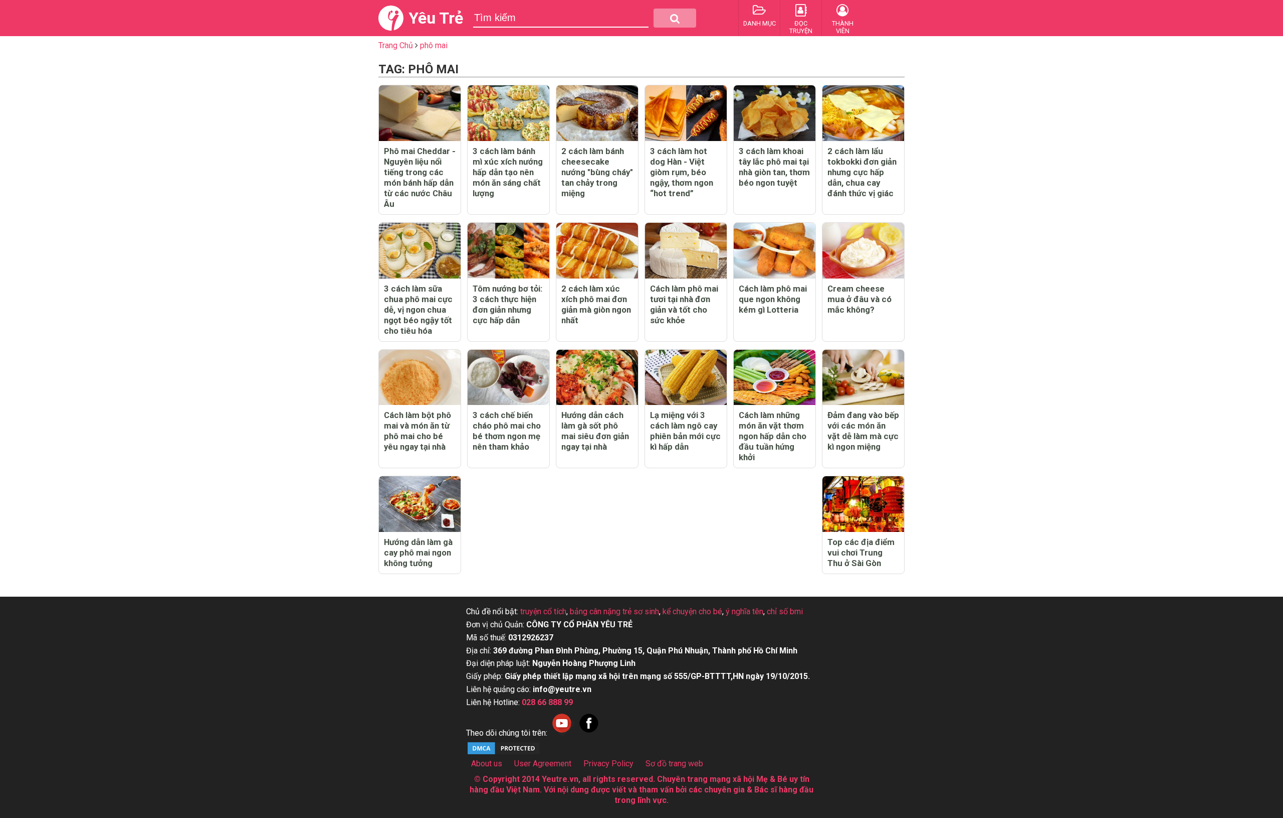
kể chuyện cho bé (692, 611)
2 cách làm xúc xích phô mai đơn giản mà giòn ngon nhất (596, 304)
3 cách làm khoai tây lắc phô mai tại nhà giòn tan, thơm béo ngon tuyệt (774, 167)
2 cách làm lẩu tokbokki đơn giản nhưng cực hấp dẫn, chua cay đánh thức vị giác (862, 172)
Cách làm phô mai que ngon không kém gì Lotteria (773, 299)
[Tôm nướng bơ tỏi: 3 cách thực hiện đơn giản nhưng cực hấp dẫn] (508, 251)
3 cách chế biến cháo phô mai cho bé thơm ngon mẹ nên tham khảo (507, 431)
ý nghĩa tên (744, 611)
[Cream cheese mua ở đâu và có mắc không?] (863, 251)
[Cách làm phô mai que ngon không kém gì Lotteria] (774, 251)
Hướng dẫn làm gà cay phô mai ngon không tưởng (418, 552)
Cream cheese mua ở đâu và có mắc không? (859, 299)
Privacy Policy (608, 763)
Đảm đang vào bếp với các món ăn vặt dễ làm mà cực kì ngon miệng (863, 431)
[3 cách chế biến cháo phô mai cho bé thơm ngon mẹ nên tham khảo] (508, 377)
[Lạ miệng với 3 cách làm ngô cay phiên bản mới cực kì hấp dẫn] (686, 377)
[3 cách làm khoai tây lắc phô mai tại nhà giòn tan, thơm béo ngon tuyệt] (774, 113)
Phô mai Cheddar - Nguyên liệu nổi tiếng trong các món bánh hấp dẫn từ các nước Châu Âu (420, 177)
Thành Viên (842, 27)
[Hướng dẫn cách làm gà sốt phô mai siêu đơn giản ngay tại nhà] (597, 377)
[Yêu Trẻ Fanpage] (588, 733)
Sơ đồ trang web (674, 763)
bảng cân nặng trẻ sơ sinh (614, 611)
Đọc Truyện (800, 27)
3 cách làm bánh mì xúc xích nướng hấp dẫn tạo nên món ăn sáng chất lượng (508, 172)
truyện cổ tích (543, 611)
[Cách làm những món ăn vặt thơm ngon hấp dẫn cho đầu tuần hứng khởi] (774, 377)
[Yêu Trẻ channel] (561, 733)
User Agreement (542, 763)
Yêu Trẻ (435, 18)
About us (486, 763)
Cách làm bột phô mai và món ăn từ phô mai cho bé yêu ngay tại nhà (417, 431)
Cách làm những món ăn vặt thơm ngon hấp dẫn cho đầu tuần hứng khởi (772, 436)
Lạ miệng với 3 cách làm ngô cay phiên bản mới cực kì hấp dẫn (685, 431)
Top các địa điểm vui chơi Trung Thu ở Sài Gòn (861, 552)
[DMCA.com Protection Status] (503, 753)
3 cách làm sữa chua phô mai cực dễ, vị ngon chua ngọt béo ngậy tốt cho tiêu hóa (418, 310)
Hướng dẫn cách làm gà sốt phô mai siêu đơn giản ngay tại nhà (595, 431)
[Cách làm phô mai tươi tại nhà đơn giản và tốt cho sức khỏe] (686, 251)
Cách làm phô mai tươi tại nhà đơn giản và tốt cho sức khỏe (684, 304)
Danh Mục (759, 23)
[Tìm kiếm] (675, 18)
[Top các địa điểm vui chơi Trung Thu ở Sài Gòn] (863, 504)
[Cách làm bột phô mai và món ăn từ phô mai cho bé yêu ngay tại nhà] (420, 377)
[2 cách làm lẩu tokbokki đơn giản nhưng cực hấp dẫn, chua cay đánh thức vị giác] (863, 113)
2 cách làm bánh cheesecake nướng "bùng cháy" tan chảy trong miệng (597, 172)
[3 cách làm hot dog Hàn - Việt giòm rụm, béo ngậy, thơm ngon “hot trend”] (686, 113)
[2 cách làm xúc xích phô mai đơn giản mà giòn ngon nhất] (597, 251)
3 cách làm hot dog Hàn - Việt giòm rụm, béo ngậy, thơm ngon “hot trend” (681, 172)
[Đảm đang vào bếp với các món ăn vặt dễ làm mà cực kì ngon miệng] (863, 377)
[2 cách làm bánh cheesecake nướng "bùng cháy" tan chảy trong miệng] (597, 113)
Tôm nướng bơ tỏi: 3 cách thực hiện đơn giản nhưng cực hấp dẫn (507, 304)
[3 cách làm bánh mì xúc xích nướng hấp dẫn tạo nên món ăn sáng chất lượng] (508, 113)
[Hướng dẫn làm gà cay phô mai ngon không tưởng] (420, 504)
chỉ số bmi (785, 611)
